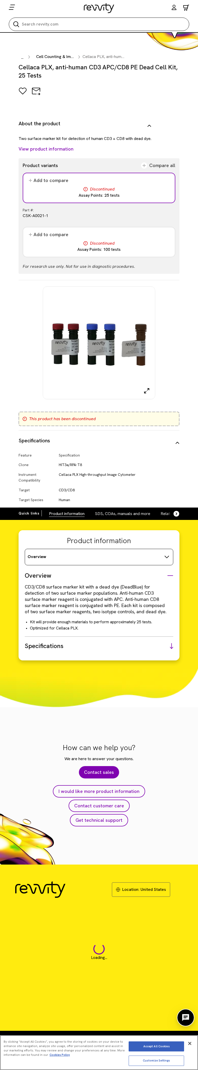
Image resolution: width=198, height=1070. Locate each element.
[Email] (36, 94)
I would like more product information (99, 791)
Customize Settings (156, 1060)
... (22, 57)
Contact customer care (99, 806)
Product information (67, 513)
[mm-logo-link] (99, 8)
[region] (99, 1052)
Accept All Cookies (156, 1046)
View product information (46, 149)
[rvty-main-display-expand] (147, 391)
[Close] (189, 1043)
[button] (174, 8)
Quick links (29, 513)
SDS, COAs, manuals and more (122, 513)
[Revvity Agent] (185, 1017)
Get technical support (99, 820)
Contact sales (99, 772)
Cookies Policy (60, 1055)
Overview (37, 556)
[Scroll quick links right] (173, 514)
